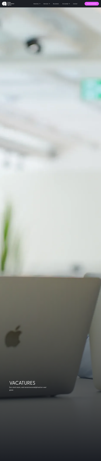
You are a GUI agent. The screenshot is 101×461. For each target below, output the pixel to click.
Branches (36, 3)
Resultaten (56, 3)
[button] (37, 3)
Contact (75, 3)
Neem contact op (91, 3)
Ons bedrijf (65, 3)
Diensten (45, 3)
